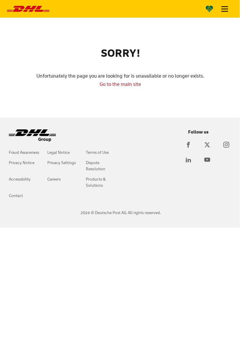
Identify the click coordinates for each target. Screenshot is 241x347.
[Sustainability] (209, 9)
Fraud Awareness (24, 152)
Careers (54, 179)
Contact (16, 195)
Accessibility (20, 179)
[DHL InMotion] (28, 9)
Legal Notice (58, 152)
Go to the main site (120, 84)
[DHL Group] (32, 138)
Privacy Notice (21, 162)
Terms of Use (97, 152)
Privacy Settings (61, 162)
